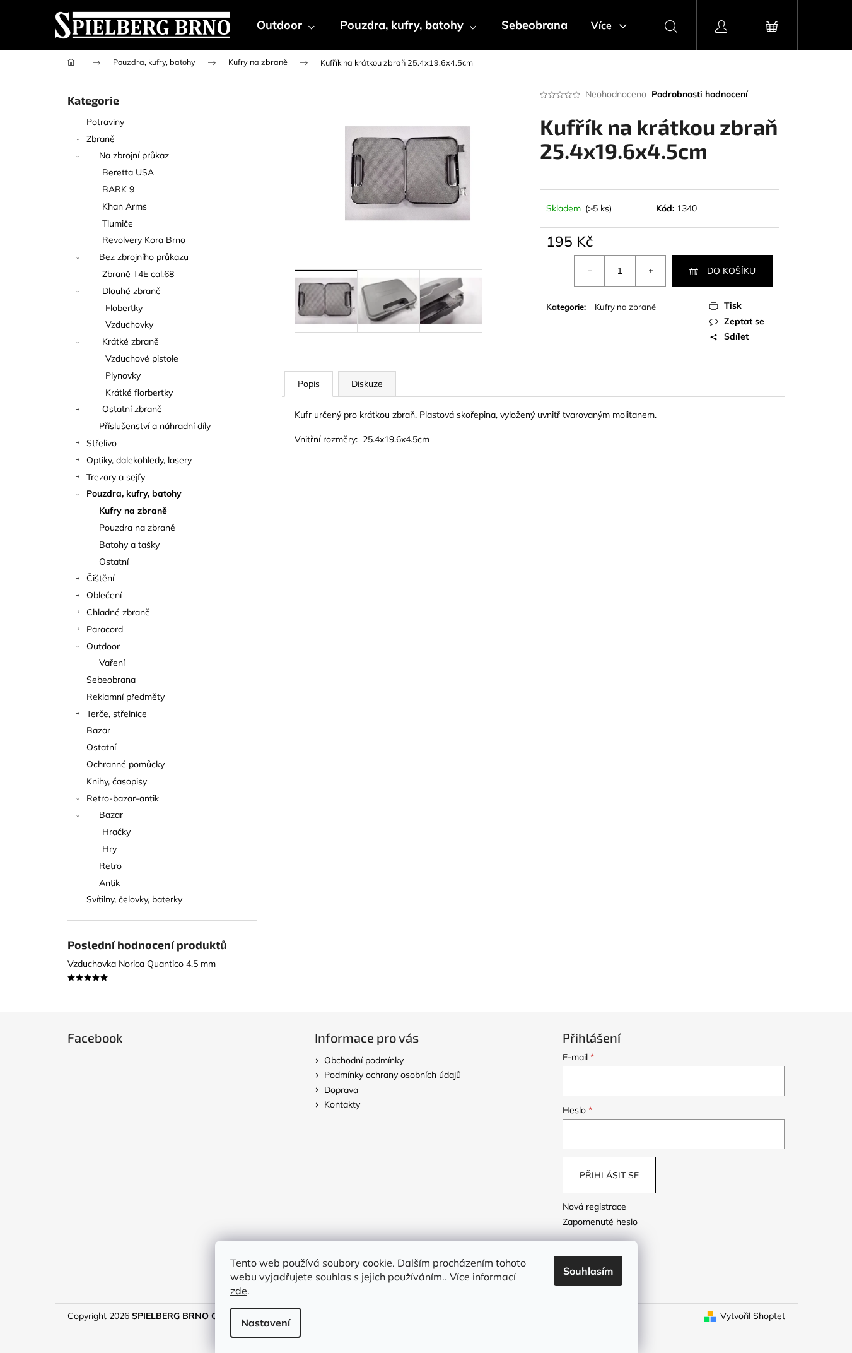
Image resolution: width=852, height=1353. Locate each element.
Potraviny (105, 121)
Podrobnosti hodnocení (699, 94)
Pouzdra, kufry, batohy (134, 493)
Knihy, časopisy (116, 781)
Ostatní (114, 561)
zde (238, 1290)
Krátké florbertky (139, 392)
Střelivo (101, 443)
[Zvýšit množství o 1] (650, 271)
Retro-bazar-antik (122, 798)
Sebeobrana (111, 679)
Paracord (104, 629)
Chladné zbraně (118, 612)
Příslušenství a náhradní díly (155, 426)
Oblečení (104, 595)
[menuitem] (285, 25)
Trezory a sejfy (115, 477)
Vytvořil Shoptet (752, 1315)
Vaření (112, 662)
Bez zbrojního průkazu (144, 257)
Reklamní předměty (125, 696)
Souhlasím (588, 1271)
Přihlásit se (609, 1175)
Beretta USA (128, 172)
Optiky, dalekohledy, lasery (139, 460)
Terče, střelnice (116, 713)
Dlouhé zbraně (131, 291)
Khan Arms (124, 206)
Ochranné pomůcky (125, 764)
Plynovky (123, 375)
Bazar (98, 730)
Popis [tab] (309, 383)
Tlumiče (117, 223)
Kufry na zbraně (133, 510)
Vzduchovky (129, 324)
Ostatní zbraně (132, 409)
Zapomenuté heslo (600, 1221)
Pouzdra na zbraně (137, 527)
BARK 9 (118, 189)
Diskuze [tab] (367, 383)
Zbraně (100, 139)
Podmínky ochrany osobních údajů (392, 1074)
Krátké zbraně (130, 341)
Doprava (341, 1090)
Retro (110, 865)
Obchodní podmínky (364, 1060)
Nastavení (265, 1322)
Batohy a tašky (129, 544)
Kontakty (342, 1104)
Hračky (116, 831)
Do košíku (731, 270)
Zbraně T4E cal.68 (138, 274)
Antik (109, 883)
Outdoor (103, 646)
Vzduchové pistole (141, 358)
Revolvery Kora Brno (143, 239)
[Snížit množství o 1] (590, 271)
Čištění (100, 578)
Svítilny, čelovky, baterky (134, 899)
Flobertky (124, 308)
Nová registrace (594, 1206)
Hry (109, 848)
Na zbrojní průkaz (134, 155)
